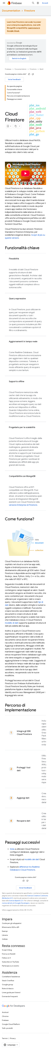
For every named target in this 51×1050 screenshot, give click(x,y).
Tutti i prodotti (7, 1028)
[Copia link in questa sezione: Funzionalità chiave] (41, 248)
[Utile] (29, 74)
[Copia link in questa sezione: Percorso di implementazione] (38, 710)
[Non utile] (33, 74)
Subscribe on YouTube (10, 962)
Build (41, 69)
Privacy (13, 1038)
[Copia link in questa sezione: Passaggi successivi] (42, 842)
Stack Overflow (8, 980)
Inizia (12, 849)
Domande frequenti (10, 996)
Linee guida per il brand (11, 992)
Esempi (5, 931)
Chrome (5, 1016)
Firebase (8, 69)
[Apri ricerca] (33, 2)
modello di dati (11, 623)
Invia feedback (14, 79)
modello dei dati (32, 859)
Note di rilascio (7, 988)
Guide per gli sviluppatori (11, 923)
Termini (5, 1038)
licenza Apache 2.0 (16, 901)
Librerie (5, 935)
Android (5, 1012)
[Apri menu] (3, 3)
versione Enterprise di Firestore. (23, 505)
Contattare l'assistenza (11, 976)
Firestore (29, 10)
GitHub (5, 939)
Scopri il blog (7, 950)
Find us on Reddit (8, 954)
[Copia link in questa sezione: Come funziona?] (36, 519)
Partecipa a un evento (10, 966)
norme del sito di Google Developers (15, 903)
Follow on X (6, 958)
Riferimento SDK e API (10, 927)
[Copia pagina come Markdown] (15, 126)
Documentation (11, 10)
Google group (7, 984)
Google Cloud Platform (11, 1024)
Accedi (45, 3)
